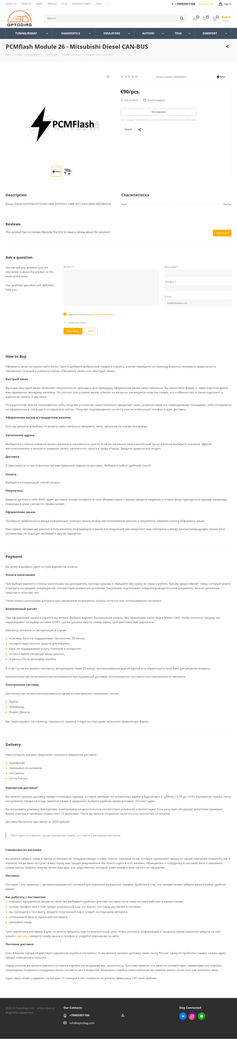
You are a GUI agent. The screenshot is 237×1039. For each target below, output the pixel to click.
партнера (22, 936)
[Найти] (181, 18)
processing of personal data (98, 314)
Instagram (192, 1016)
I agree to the (90, 314)
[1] (122, 76)
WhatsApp (201, 1016)
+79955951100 (79, 1015)
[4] (133, 76)
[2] (126, 76)
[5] (136, 76)
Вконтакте (183, 1016)
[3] (129, 76)
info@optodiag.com (81, 1023)
